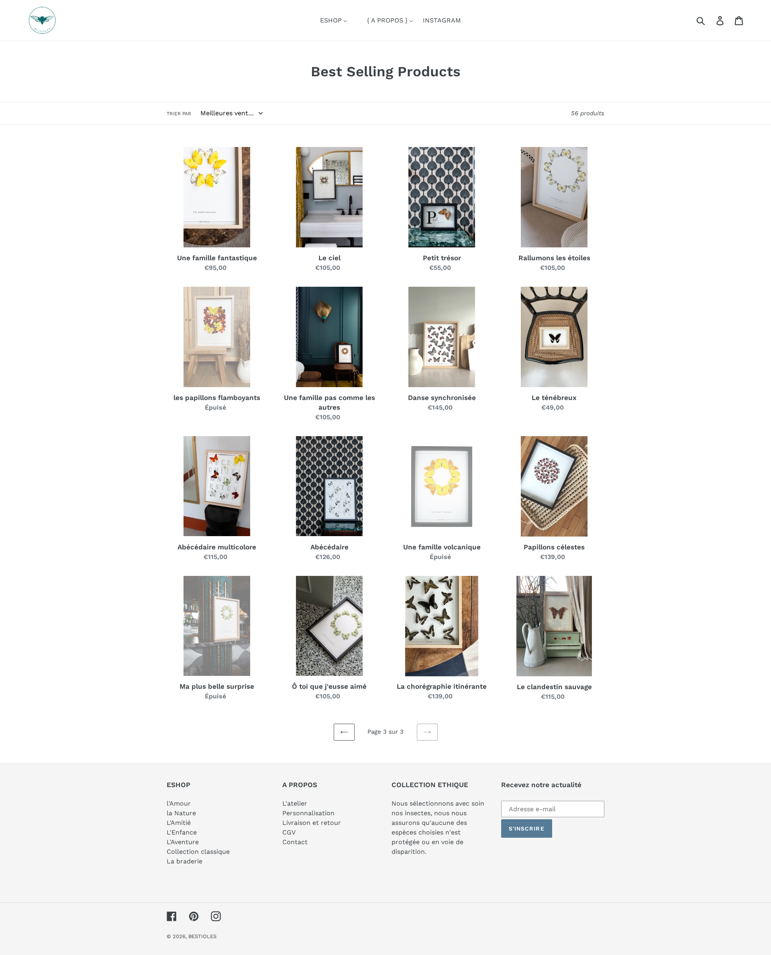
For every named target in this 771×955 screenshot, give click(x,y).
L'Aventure (183, 842)
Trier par (179, 113)
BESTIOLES (202, 936)
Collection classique (198, 851)
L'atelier (294, 803)
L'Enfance (182, 832)
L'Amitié (179, 822)
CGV (289, 832)
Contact (295, 842)
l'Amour (179, 803)
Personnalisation (308, 813)
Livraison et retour (311, 822)
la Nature (181, 813)
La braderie (184, 861)
